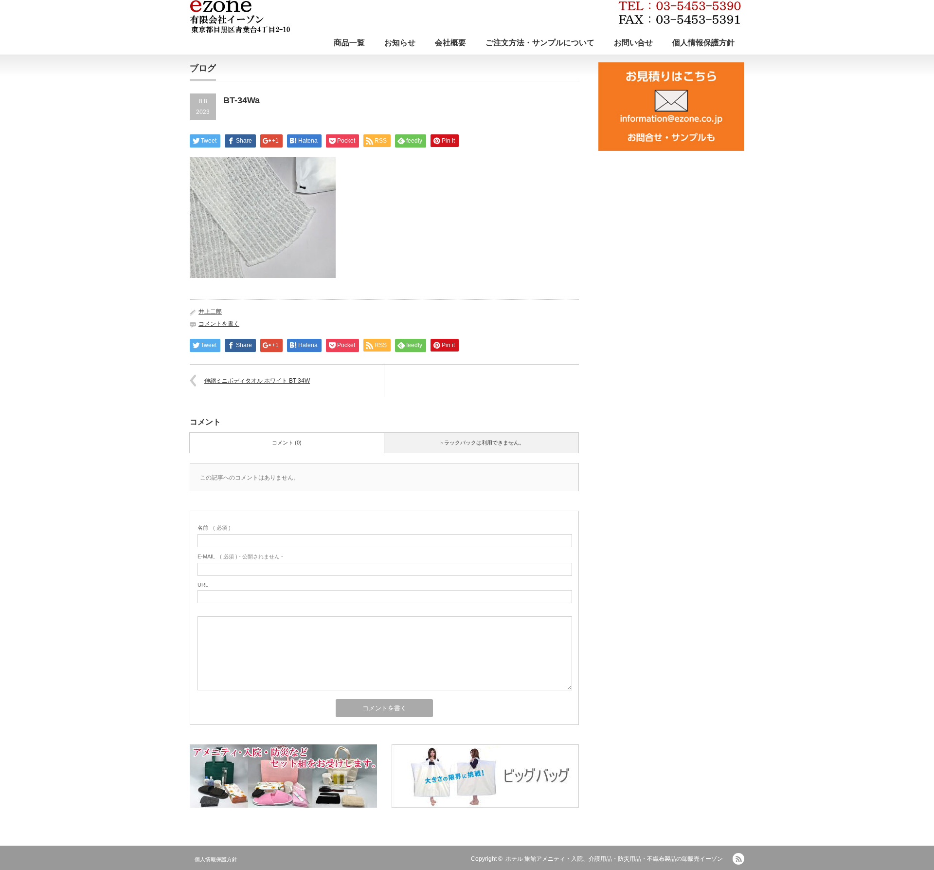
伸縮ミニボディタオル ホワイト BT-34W (257, 380)
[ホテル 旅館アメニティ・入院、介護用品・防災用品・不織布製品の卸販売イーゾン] (465, 16)
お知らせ (399, 42)
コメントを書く (218, 323)
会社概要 (450, 42)
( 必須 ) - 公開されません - (240, 556)
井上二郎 (210, 311)
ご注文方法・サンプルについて (539, 42)
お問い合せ (633, 42)
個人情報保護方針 (703, 42)
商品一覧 (349, 42)
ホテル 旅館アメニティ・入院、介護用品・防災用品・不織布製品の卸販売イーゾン (614, 858)
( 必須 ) (214, 528)
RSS (738, 859)
